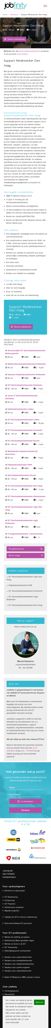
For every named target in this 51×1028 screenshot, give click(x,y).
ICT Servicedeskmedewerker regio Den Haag (24, 578)
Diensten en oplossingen (15, 891)
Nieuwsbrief (9, 994)
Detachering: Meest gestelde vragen (19, 940)
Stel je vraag (14, 555)
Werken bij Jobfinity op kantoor (17, 937)
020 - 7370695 (27, 751)
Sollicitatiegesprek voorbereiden (18, 951)
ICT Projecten (10, 904)
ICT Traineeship (11, 947)
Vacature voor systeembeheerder (18, 957)
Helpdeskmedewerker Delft (20, 585)
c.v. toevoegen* (27, 801)
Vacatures (14, 14)
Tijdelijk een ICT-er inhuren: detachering (21, 917)
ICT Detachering (11, 897)
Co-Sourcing (10, 900)
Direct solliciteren (16, 39)
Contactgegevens (12, 991)
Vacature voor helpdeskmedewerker (19, 964)
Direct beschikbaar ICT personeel (18, 923)
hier (22, 1019)
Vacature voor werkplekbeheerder (18, 960)
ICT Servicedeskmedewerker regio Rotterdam (22, 598)
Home (5, 14)
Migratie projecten (12, 911)
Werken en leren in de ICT (15, 944)
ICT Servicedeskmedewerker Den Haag (25, 605)
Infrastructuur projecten (14, 907)
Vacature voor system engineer (17, 967)
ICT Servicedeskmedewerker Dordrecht (25, 591)
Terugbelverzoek (16, 549)
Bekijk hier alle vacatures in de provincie (26, 52)
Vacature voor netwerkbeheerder (18, 971)
